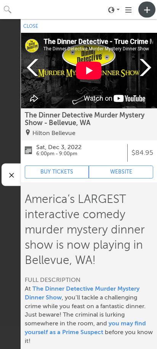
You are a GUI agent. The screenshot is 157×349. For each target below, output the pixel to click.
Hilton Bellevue (53, 133)
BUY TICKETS (56, 172)
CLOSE (30, 26)
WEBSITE (121, 172)
